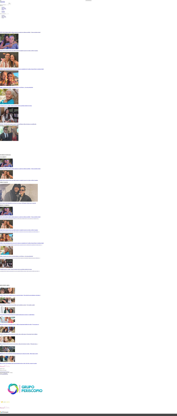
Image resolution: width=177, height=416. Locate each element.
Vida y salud (3, 16)
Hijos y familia (4, 8)
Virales (3, 9)
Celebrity (3, 7)
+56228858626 (5, 373)
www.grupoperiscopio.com (4, 374)
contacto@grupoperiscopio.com (4, 371)
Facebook (3, 11)
